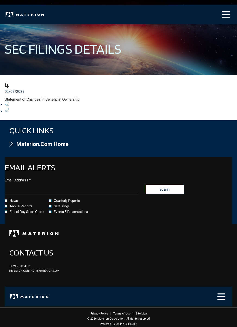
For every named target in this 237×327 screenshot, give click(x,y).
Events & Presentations (71, 211)
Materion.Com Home (52, 144)
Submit (164, 189)
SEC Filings (62, 206)
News (14, 200)
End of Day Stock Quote (27, 211)
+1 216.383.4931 (20, 266)
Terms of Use (122, 313)
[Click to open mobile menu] (226, 14)
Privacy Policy (99, 313)
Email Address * (25, 180)
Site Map (141, 313)
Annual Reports (21, 206)
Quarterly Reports (67, 200)
